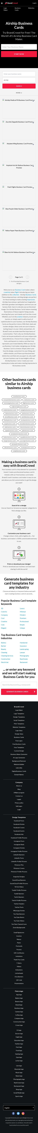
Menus (19, 939)
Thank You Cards (19, 959)
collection (15, 295)
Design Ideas (19, 734)
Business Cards (18, 9)
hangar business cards (10, 440)
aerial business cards (27, 417)
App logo (19, 994)
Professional (24, 621)
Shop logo (19, 1089)
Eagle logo (19, 1037)
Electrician (4, 662)
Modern (23, 615)
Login (19, 809)
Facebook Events (19, 831)
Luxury (22, 608)
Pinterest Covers (19, 868)
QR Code (19, 980)
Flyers (19, 943)
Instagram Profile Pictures (19, 851)
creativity (7, 292)
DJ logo (19, 1030)
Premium (23, 618)
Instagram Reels (19, 844)
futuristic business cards (26, 427)
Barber (3, 646)
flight (17, 292)
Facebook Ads (19, 834)
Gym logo (19, 1057)
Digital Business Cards (19, 771)
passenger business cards (27, 440)
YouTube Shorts (19, 917)
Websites (31, 8)
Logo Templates (19, 713)
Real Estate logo (19, 1083)
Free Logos (19, 741)
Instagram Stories (19, 848)
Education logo (19, 1040)
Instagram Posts (19, 841)
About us (19, 786)
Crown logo (19, 1025)
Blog (19, 789)
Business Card (20, 290)
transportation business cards (12, 400)
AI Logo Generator (19, 757)
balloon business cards (11, 413)
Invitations (19, 956)
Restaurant (23, 662)
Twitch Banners (19, 897)
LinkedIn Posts (19, 858)
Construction (5, 659)
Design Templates (19, 717)
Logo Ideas (19, 730)
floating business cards (10, 420)
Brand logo (19, 1005)
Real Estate (24, 659)
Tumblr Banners (19, 894)
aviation (20, 317)
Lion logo (19, 1066)
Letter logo (19, 1061)
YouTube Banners (19, 914)
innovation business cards (27, 423)
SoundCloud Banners (19, 880)
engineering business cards (19, 406)
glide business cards (27, 430)
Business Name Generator (19, 754)
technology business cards (11, 403)
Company (4, 615)
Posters (19, 949)
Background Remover (19, 761)
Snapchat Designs (19, 876)
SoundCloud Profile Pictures (19, 883)
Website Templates (19, 727)
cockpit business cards (19, 451)
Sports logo (19, 1096)
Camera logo (19, 1011)
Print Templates (19, 724)
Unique (22, 628)
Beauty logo (19, 1001)
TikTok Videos (19, 887)
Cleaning (4, 652)
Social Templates (19, 720)
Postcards (19, 946)
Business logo (19, 1008)
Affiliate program (19, 792)
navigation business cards (27, 410)
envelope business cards (27, 420)
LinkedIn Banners (19, 855)
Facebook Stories (19, 824)
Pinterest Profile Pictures (19, 871)
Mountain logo (19, 1069)
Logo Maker (6, 9)
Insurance (23, 646)
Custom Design (19, 751)
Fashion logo (19, 1044)
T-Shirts (19, 963)
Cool (2, 618)
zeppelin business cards (11, 430)
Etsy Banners (19, 977)
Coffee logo (19, 1015)
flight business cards (28, 403)
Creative (4, 621)
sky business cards (29, 400)
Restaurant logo (19, 1086)
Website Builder (19, 764)
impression (31, 299)
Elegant (3, 628)
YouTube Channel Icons (19, 924)
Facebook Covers (19, 827)
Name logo (19, 1076)
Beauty (3, 649)
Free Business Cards (19, 744)
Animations (19, 970)
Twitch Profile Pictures (19, 900)
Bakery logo (19, 998)
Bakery (3, 643)
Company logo (19, 1018)
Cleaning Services (7, 656)
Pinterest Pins (19, 865)
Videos (19, 966)
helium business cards (10, 437)
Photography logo (19, 1079)
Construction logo (19, 1022)
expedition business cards (27, 437)
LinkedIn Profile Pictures (19, 861)
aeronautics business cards (19, 444)
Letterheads (19, 973)
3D (2, 608)
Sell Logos (19, 806)
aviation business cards (10, 410)
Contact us (19, 796)
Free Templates (19, 747)
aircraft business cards (11, 417)
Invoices (19, 936)
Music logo (19, 1072)
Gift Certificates (19, 953)
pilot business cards (27, 413)
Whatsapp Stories (19, 910)
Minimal (23, 612)
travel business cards (19, 396)
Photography (24, 656)
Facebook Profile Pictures (19, 838)
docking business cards (27, 447)
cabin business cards (10, 427)
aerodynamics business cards (19, 434)
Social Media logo (19, 1093)
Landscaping (24, 649)
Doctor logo (19, 1033)
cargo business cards (9, 423)
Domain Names (19, 774)
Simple (22, 625)
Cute (2, 625)
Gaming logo (19, 1054)
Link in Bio (19, 768)
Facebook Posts (19, 821)
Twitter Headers (19, 904)
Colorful (4, 612)
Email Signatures (19, 932)
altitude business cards (10, 447)
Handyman (23, 643)
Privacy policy (19, 803)
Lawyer (22, 652)
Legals (19, 799)
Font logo (19, 1047)
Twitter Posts (19, 907)
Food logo (19, 1050)
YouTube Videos (19, 921)
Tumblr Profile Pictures (19, 890)
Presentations (19, 983)
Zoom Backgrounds (19, 927)
